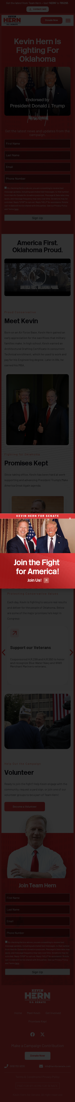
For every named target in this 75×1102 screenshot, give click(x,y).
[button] (70, 518)
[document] (37, 551)
